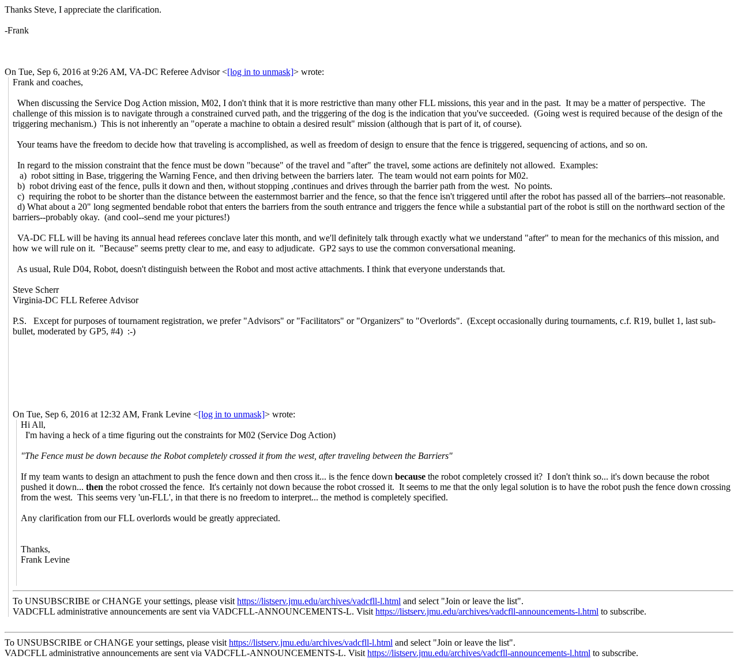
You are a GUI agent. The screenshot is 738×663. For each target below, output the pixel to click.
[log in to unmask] (260, 72)
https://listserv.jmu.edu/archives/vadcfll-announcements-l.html (486, 611)
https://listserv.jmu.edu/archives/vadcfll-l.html (319, 601)
